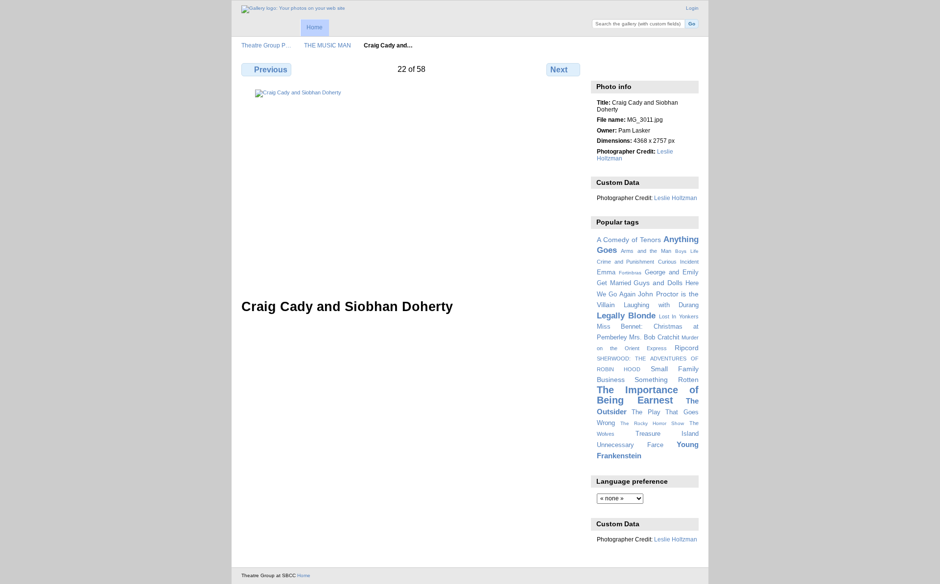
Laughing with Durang (661, 305)
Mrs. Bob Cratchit (654, 337)
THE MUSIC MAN (327, 45)
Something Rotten (666, 379)
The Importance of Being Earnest (648, 394)
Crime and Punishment (626, 262)
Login (692, 8)
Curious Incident (678, 262)
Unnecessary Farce (630, 445)
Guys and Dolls (658, 283)
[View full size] (411, 188)
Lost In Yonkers (679, 316)
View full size (601, 68)
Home (314, 27)
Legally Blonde (626, 315)
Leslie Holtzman (675, 198)
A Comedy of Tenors (629, 240)
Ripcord (687, 348)
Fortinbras (630, 272)
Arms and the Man (646, 251)
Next (558, 70)
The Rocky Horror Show (652, 423)
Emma (606, 272)
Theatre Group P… (266, 45)
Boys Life (687, 251)
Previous (270, 70)
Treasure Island (667, 433)
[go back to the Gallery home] (293, 9)
